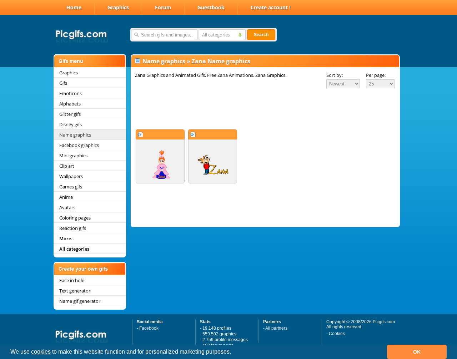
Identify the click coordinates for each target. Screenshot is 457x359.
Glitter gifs (70, 114)
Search (261, 34)
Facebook (149, 328)
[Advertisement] (265, 109)
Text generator (74, 290)
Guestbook (211, 7)
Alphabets (70, 103)
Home (73, 7)
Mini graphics (73, 155)
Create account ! (271, 7)
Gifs (63, 83)
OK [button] (417, 352)
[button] (233, 352)
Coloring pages (75, 218)
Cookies (337, 333)
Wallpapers (71, 176)
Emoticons (70, 93)
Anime (66, 197)
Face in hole (71, 280)
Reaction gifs (72, 228)
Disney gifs (70, 124)
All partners (276, 328)
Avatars (67, 207)
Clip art (66, 166)
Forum (163, 7)
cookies (41, 352)
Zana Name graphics (221, 61)
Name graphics (75, 135)
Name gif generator (79, 301)
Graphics (118, 7)
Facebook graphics (79, 145)
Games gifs (70, 186)
